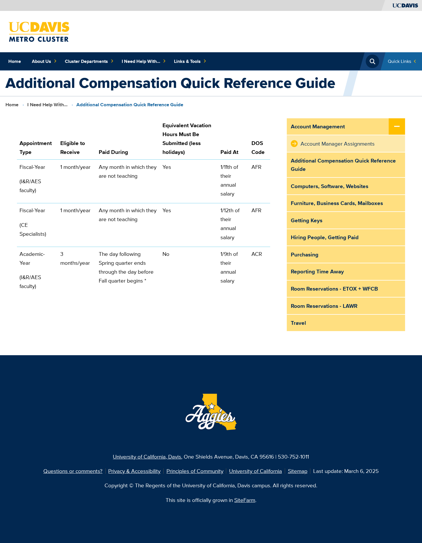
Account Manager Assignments (338, 144)
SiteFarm (244, 500)
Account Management (318, 126)
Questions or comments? (72, 471)
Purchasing (304, 254)
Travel (298, 323)
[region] (143, 211)
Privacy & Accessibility (134, 471)
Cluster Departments (86, 61)
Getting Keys (306, 220)
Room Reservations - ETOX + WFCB (334, 289)
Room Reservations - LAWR (324, 306)
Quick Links (399, 61)
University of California (255, 471)
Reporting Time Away (317, 271)
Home (14, 61)
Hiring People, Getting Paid (325, 237)
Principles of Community (195, 471)
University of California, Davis (147, 457)
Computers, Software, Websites (329, 186)
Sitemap (297, 471)
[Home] (39, 31)
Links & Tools (187, 61)
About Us (41, 61)
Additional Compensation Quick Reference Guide (343, 164)
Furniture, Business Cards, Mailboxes (337, 203)
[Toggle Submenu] (397, 127)
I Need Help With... (141, 61)
